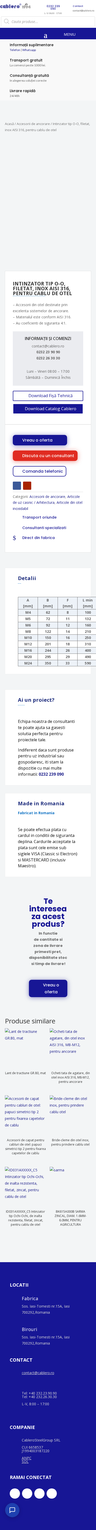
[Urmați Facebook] (17, 486)
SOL (25, 1461)
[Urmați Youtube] (27, 486)
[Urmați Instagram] (39, 1493)
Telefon (15, 50)
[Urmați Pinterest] (52, 1493)
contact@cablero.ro (38, 1372)
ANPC (26, 1458)
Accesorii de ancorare (33, 123)
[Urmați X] (27, 1493)
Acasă (9, 123)
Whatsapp (29, 50)
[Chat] (12, 1510)
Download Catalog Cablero (50, 408)
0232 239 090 (51, 774)
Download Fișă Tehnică (50, 395)
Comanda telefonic (42, 471)
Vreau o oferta (37, 440)
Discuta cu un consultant (48, 456)
